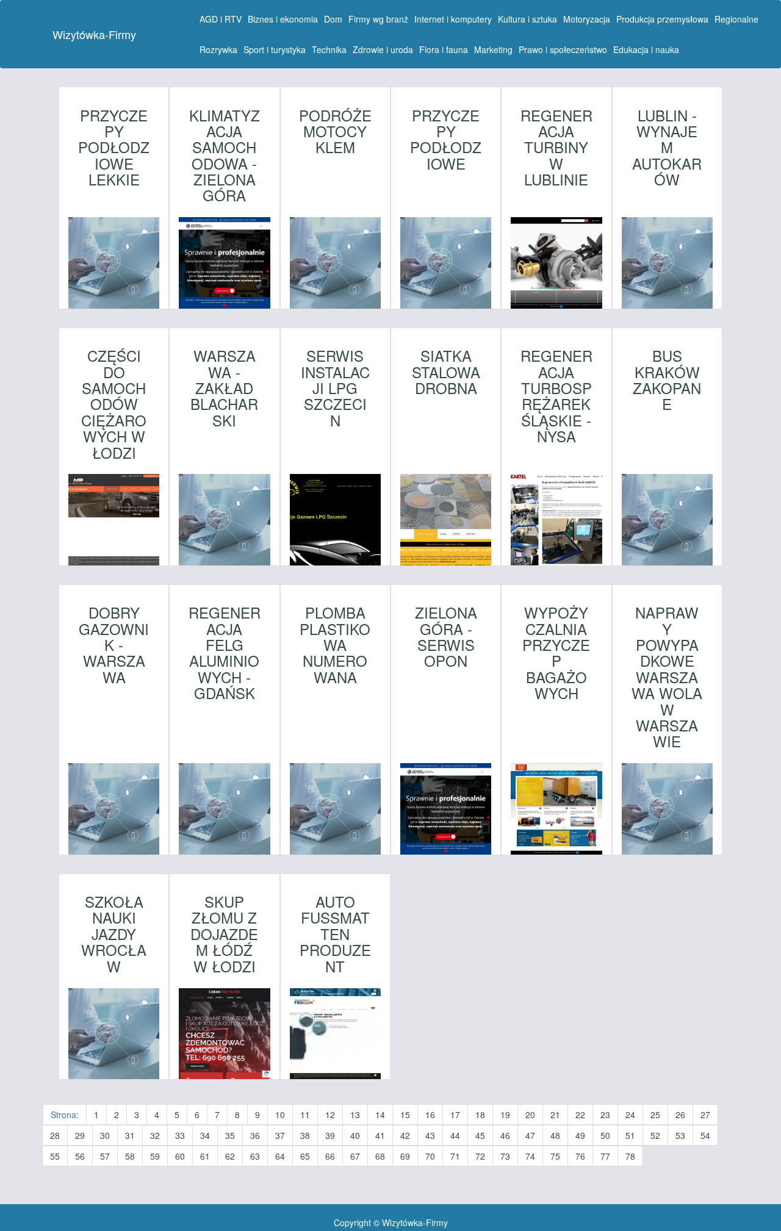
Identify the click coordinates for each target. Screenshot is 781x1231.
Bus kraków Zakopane (667, 380)
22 (580, 1114)
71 (455, 1156)
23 (605, 1114)
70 (430, 1156)
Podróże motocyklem (335, 131)
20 (530, 1114)
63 (255, 1156)
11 (305, 1114)
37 (280, 1135)
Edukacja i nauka (646, 49)
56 (80, 1156)
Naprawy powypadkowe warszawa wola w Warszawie (667, 677)
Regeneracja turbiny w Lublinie (556, 147)
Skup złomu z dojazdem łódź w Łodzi (224, 934)
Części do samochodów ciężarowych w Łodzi (113, 404)
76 (580, 1156)
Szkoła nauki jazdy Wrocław (113, 934)
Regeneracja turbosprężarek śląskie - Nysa (556, 396)
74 (530, 1156)
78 (630, 1156)
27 (705, 1114)
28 (55, 1135)
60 (180, 1156)
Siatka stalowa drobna (446, 372)
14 (380, 1114)
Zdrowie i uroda (383, 49)
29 (80, 1135)
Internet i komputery (453, 19)
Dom (333, 19)
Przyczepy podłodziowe (445, 139)
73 (505, 1156)
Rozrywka (218, 49)
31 (130, 1135)
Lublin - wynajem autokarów (667, 147)
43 (430, 1135)
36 (255, 1135)
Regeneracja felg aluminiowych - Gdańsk (225, 653)
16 (430, 1114)
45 (480, 1135)
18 (480, 1114)
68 (380, 1156)
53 (680, 1135)
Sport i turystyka (274, 49)
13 (355, 1114)
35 (230, 1135)
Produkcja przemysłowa (662, 19)
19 (505, 1114)
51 (630, 1135)
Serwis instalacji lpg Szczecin (335, 388)
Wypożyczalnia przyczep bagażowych (556, 653)
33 (180, 1135)
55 (55, 1156)
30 (105, 1135)
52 (655, 1135)
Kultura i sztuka (527, 19)
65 (305, 1156)
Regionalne (736, 19)
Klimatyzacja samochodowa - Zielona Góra (224, 155)
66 (330, 1156)
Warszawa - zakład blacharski (224, 388)
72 (480, 1156)
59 (155, 1156)
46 (505, 1135)
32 (155, 1135)
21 (555, 1114)
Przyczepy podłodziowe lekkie (113, 147)
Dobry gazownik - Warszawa (114, 645)
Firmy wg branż (378, 19)
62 (230, 1156)
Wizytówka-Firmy (94, 34)
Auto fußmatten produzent (335, 934)
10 (280, 1114)
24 (630, 1114)
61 (205, 1156)
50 (605, 1135)
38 (305, 1135)
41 (380, 1135)
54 (705, 1135)
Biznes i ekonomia (283, 19)
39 (330, 1135)
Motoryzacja (586, 19)
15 (405, 1114)
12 (330, 1114)
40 (355, 1135)
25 (655, 1114)
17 (455, 1114)
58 (130, 1156)
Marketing (493, 49)
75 (555, 1156)
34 (205, 1135)
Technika (329, 49)
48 (555, 1135)
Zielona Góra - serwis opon (446, 637)
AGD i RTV (221, 19)
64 (280, 1156)
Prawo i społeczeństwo (563, 49)
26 (680, 1114)
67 (355, 1156)
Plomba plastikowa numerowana (335, 645)
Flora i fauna (443, 49)
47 (530, 1135)
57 (105, 1156)
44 (455, 1135)
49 (580, 1135)
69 (405, 1156)
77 (605, 1156)
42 (405, 1135)
